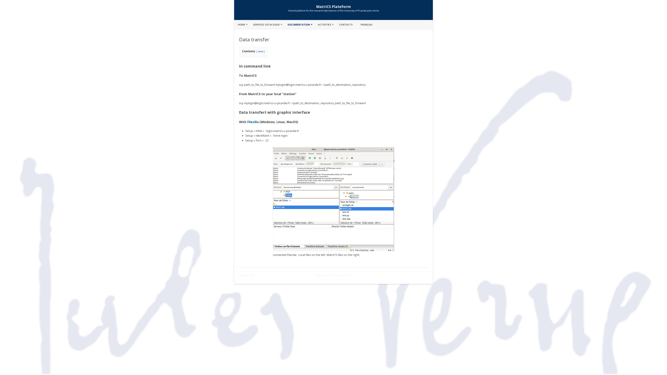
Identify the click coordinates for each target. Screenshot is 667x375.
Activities (324, 24)
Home (241, 24)
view (260, 51)
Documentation (299, 24)
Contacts (346, 24)
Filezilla (253, 122)
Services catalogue (266, 24)
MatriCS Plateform (333, 7)
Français (366, 24)
